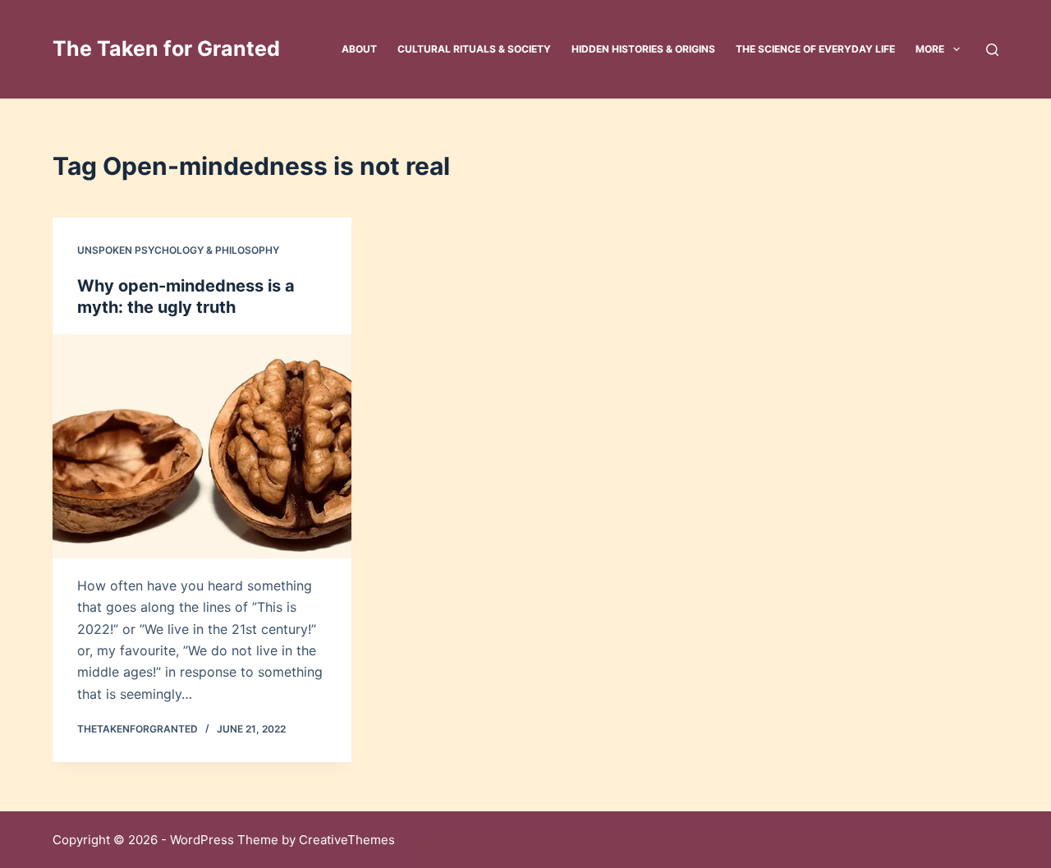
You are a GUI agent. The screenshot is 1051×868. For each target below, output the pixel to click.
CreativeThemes (347, 839)
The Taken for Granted (166, 48)
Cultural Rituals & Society (474, 49)
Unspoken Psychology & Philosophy (178, 250)
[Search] (992, 50)
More (930, 49)
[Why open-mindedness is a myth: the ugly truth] (202, 446)
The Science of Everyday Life (815, 49)
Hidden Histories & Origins (643, 49)
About (359, 49)
